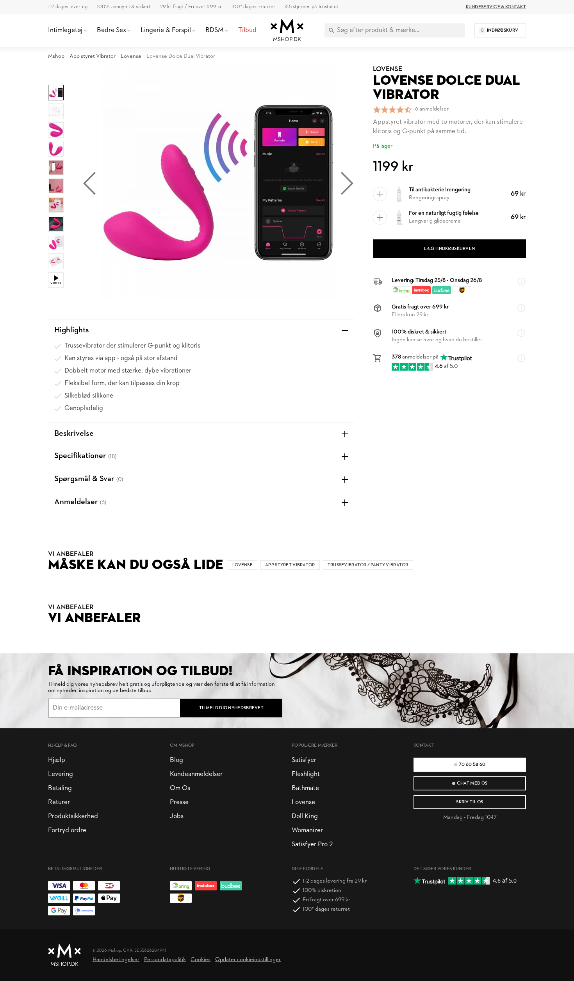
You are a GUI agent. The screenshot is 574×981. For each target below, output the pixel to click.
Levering (60, 774)
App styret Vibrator (93, 56)
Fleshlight (306, 774)
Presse (179, 802)
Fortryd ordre (67, 830)
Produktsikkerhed (73, 816)
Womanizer (307, 830)
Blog (176, 760)
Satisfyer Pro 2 (312, 844)
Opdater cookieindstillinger (248, 960)
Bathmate (305, 788)
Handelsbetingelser (116, 960)
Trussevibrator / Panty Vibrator (368, 565)
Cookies (200, 960)
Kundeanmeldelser (196, 774)
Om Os (180, 788)
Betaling (60, 788)
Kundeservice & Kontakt (496, 7)
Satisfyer (304, 760)
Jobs (177, 816)
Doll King (305, 816)
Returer (59, 802)
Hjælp (56, 760)
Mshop (56, 56)
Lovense (131, 56)
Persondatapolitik (165, 960)
